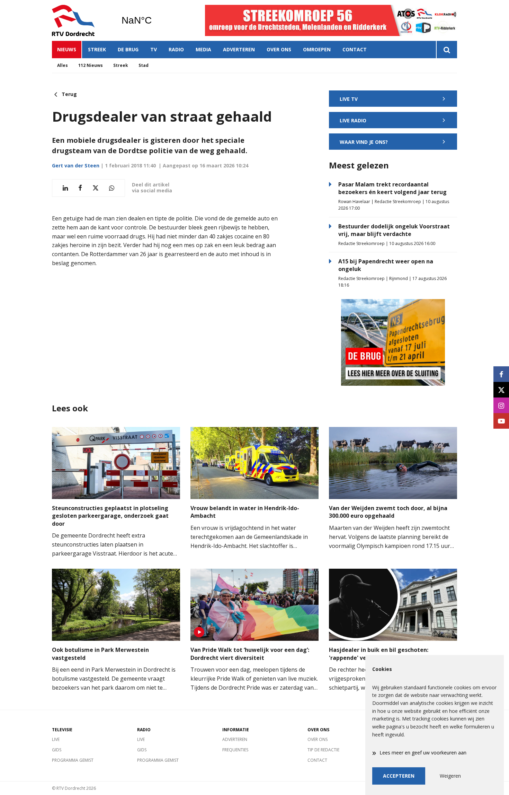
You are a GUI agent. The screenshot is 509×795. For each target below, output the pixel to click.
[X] (501, 390)
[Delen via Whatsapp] (111, 188)
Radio (176, 49)
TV (153, 49)
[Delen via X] (95, 188)
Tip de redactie (323, 750)
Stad (144, 65)
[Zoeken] (446, 49)
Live (56, 739)
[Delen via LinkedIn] (65, 188)
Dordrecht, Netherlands (154, 20)
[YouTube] (501, 421)
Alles (62, 65)
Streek (97, 49)
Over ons (279, 49)
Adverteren (239, 49)
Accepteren (398, 775)
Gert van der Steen (75, 165)
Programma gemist (72, 760)
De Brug (128, 49)
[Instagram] (501, 405)
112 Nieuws (90, 65)
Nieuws (66, 49)
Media (203, 49)
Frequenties (235, 750)
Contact (354, 49)
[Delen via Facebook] (80, 188)
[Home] (81, 20)
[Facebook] (501, 374)
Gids (56, 750)
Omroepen (317, 49)
